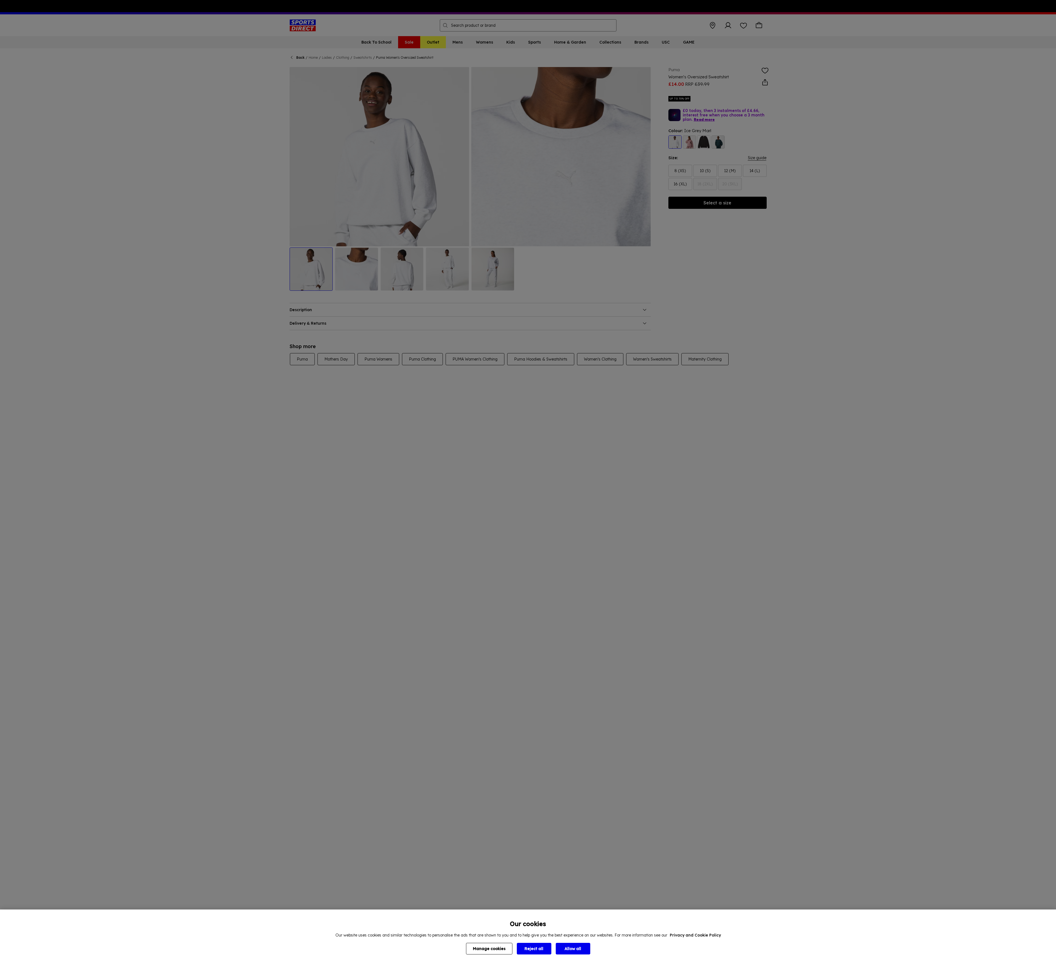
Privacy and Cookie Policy (695, 935)
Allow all (573, 948)
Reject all (534, 948)
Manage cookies (489, 948)
